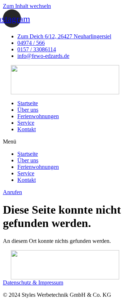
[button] (65, 141)
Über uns (27, 110)
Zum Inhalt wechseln (27, 6)
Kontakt (26, 129)
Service (25, 123)
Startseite (27, 103)
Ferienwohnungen (38, 116)
